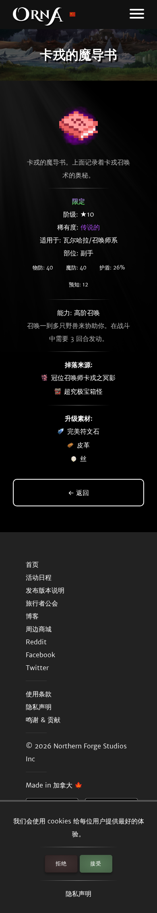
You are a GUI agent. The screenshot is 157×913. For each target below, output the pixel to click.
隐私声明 (78, 894)
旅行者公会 (42, 603)
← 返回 (78, 493)
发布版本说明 (45, 590)
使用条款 (39, 694)
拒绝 (61, 863)
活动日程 (39, 577)
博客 (32, 616)
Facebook (40, 655)
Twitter (37, 668)
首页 (32, 564)
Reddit (36, 642)
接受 (95, 863)
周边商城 (39, 629)
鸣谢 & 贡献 (43, 720)
